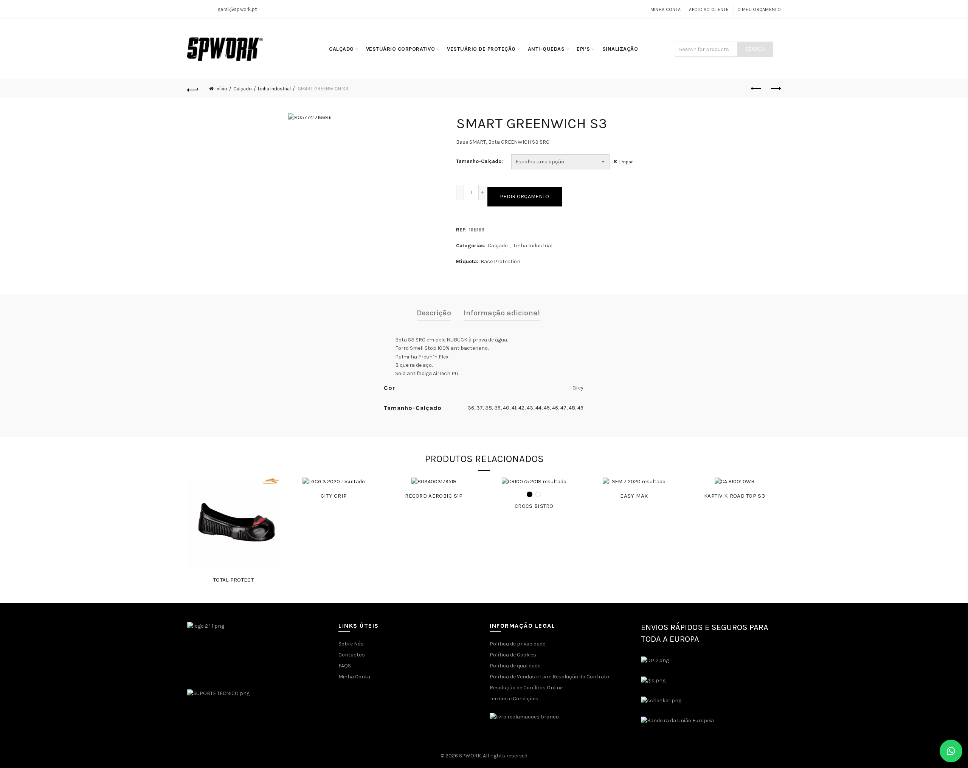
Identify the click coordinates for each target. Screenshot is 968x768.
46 (555, 408)
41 (514, 408)
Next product (775, 88)
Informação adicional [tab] (502, 313)
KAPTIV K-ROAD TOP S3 (734, 495)
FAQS (344, 665)
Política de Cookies (513, 655)
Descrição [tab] (434, 313)
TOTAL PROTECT (233, 579)
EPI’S (583, 49)
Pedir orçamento (524, 196)
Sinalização (620, 49)
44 (538, 408)
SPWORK (470, 755)
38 (488, 408)
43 (530, 408)
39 (497, 408)
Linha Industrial (274, 89)
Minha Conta (665, 9)
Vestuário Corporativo (400, 49)
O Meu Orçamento (759, 9)
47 (563, 408)
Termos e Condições (514, 698)
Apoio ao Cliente (709, 9)
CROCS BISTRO (534, 506)
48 (572, 408)
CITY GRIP (334, 495)
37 (479, 408)
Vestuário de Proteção (481, 49)
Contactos (351, 655)
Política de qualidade (515, 665)
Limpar (626, 161)
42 (521, 408)
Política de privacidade (517, 644)
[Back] (192, 88)
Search (755, 49)
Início (221, 89)
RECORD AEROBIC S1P (433, 495)
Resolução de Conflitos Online (526, 687)
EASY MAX (634, 495)
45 (547, 408)
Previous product (756, 88)
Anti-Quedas (546, 49)
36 (471, 408)
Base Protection (500, 261)
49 (580, 408)
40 (506, 408)
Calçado (341, 49)
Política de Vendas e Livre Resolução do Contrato (549, 676)
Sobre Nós (351, 644)
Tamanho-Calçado (478, 161)
